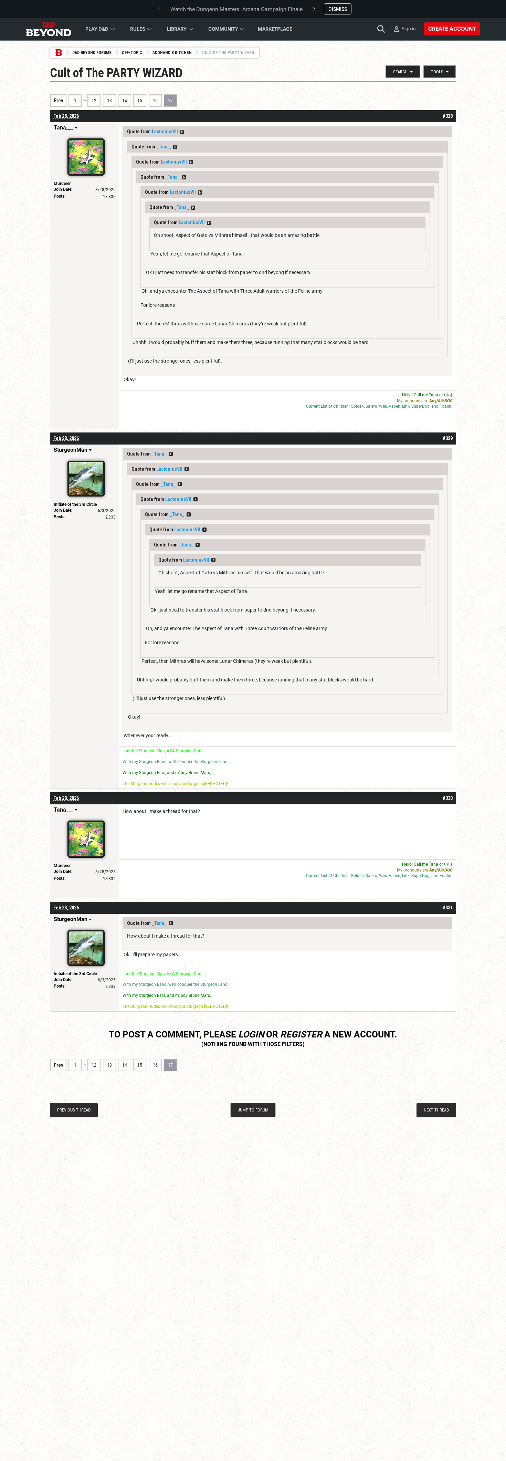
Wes (383, 406)
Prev (58, 100)
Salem (371, 406)
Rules (137, 29)
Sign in (409, 28)
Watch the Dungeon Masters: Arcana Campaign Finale (236, 9)
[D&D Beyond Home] (48, 29)
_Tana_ (163, 146)
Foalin (445, 406)
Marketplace (275, 29)
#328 (448, 116)
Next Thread (436, 1110)
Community (223, 29)
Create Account (452, 28)
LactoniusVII (165, 131)
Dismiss (337, 9)
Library (177, 29)
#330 (448, 798)
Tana (433, 395)
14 (124, 100)
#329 (448, 438)
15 (139, 100)
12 (94, 100)
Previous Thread (74, 1110)
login (251, 1034)
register (301, 1034)
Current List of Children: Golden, (336, 406)
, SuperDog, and (425, 406)
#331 (448, 907)
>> (182, 132)
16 (155, 100)
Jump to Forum (253, 1110)
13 (109, 100)
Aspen (394, 406)
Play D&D (96, 29)
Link (406, 406)
